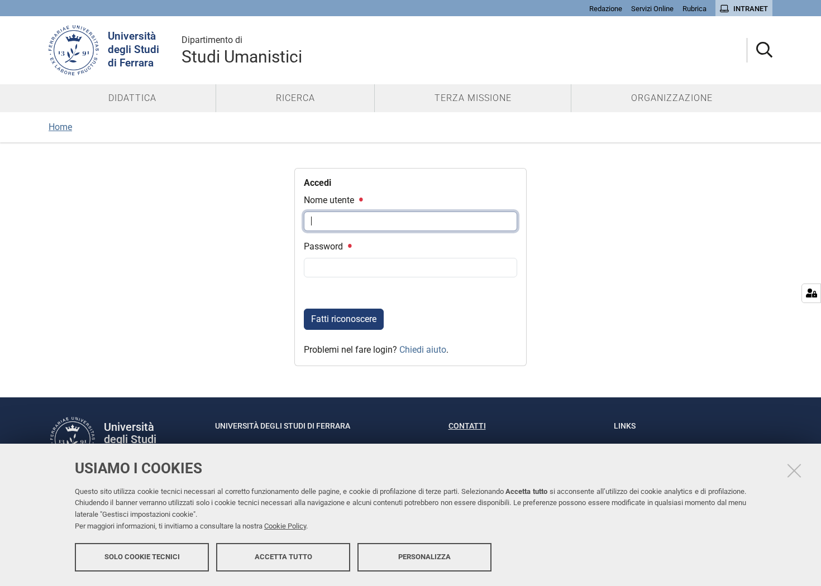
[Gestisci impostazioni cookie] (811, 293)
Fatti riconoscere (343, 319)
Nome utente (330, 200)
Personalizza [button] (424, 557)
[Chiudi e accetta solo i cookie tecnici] (794, 470)
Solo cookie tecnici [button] (142, 557)
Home (60, 127)
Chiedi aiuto (422, 349)
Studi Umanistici (242, 50)
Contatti (467, 425)
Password (324, 246)
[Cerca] (759, 50)
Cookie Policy (285, 526)
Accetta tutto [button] (283, 557)
